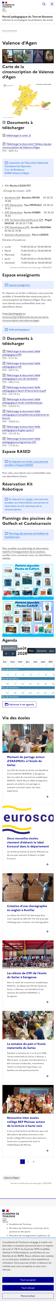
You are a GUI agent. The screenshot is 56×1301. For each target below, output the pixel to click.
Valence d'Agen (11, 1177)
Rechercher (44, 4)
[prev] (6, 653)
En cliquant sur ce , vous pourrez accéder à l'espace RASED (26, 463)
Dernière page (33, 1161)
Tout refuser (28, 1288)
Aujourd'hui (9, 648)
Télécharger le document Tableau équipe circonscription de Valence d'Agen (26, 145)
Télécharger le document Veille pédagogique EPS (21, 353)
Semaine (41, 650)
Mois (31, 650)
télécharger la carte (17, 135)
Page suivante (28, 1161)
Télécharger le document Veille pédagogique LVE (21, 365)
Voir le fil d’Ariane (9, 30)
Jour (52, 650)
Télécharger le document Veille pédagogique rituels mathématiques (22, 400)
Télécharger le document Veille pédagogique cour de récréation (21, 377)
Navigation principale (52, 4)
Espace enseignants (19, 285)
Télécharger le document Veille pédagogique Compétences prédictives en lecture (25, 414)
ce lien (29, 499)
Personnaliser (28, 1296)
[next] (12, 653)
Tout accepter (28, 1280)
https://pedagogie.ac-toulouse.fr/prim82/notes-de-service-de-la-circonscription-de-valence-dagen (25, 317)
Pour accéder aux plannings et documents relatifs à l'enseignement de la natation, (25, 550)
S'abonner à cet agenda (21, 704)
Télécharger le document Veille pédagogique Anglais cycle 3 (21, 428)
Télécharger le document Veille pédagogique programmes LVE (21, 440)
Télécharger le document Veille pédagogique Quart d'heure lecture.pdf (24, 389)
